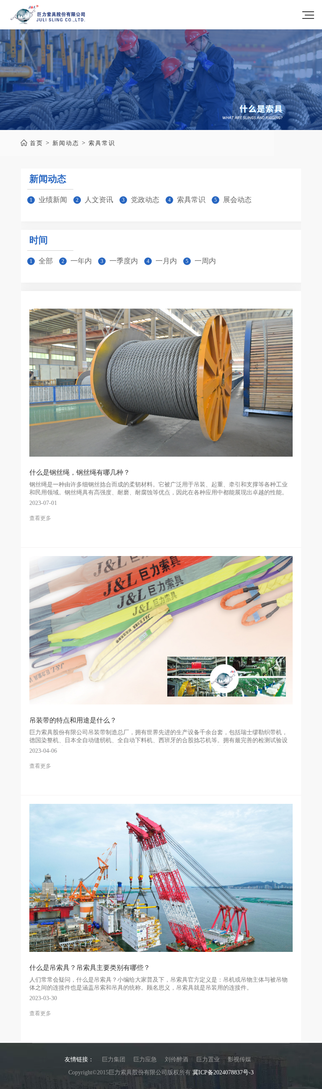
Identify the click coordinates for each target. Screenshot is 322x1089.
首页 (36, 143)
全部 (46, 261)
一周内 (205, 261)
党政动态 (145, 200)
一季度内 (123, 261)
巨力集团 (113, 1059)
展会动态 (237, 200)
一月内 (166, 261)
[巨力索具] (47, 14)
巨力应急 (145, 1059)
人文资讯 (99, 200)
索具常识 (101, 143)
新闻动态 (65, 143)
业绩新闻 (53, 200)
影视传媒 (239, 1059)
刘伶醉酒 (176, 1059)
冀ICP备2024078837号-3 (223, 1072)
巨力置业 (208, 1059)
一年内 (81, 261)
